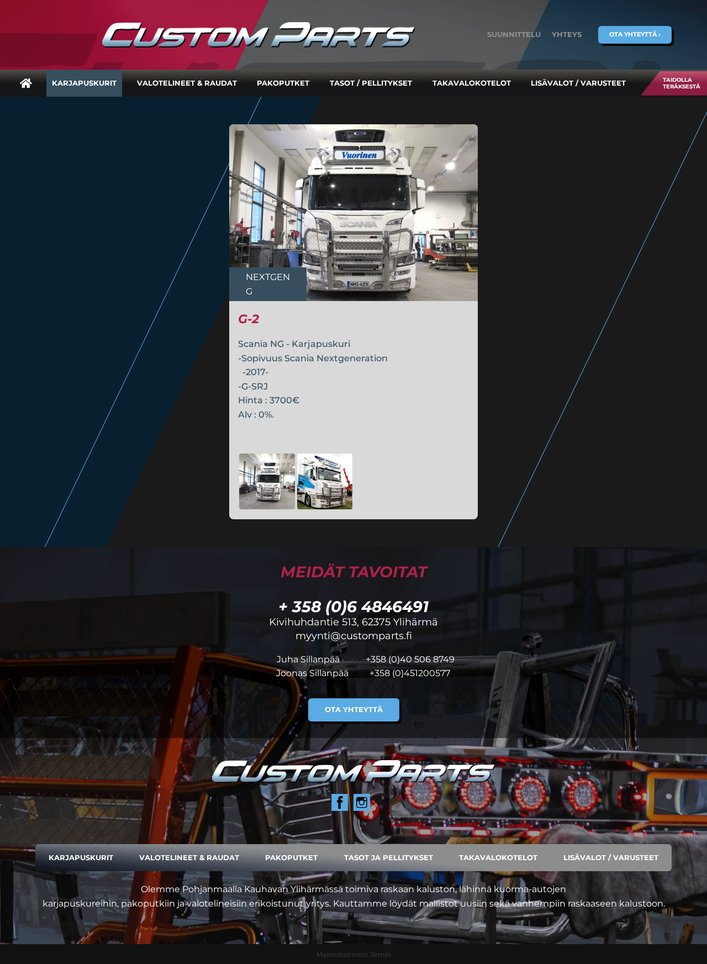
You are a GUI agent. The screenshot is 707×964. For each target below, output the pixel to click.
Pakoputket (283, 83)
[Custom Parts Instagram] (362, 802)
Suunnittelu (514, 34)
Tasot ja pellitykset (388, 858)
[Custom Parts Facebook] (339, 802)
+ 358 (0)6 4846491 (353, 606)
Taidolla (681, 83)
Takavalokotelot (471, 83)
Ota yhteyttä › (635, 34)
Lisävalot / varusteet (578, 83)
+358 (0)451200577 (410, 673)
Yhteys (567, 34)
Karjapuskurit (84, 83)
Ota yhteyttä (354, 709)
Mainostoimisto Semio (353, 954)
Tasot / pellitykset (371, 83)
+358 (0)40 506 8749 (410, 659)
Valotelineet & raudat (187, 83)
